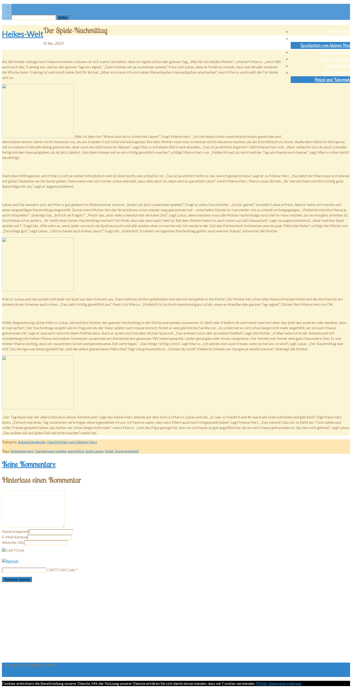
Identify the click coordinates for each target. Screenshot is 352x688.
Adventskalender (336, 73)
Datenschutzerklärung (113, 665)
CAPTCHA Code (61, 569)
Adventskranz (22, 451)
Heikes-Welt (22, 34)
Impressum (83, 665)
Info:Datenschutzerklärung (281, 683)
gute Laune (94, 451)
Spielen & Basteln (334, 59)
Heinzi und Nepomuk (332, 79)
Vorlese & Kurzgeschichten (327, 38)
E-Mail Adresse (14, 537)
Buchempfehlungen (334, 52)
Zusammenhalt (127, 451)
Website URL (13, 542)
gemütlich (76, 451)
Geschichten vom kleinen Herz (325, 45)
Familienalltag (338, 66)
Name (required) (15, 531)
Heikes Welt (339, 32)
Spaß (109, 451)
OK (258, 683)
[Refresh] (10, 561)
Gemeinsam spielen (51, 451)
